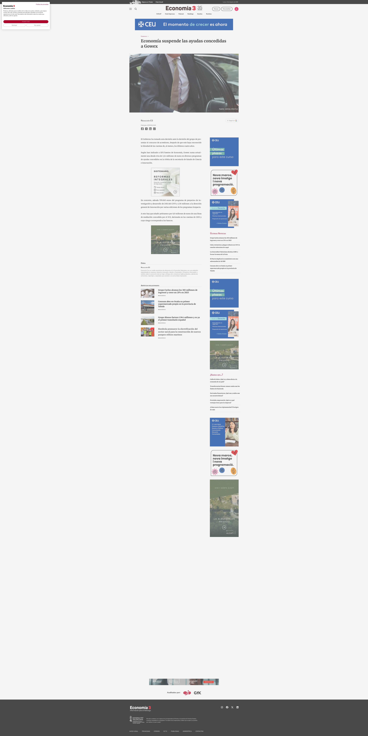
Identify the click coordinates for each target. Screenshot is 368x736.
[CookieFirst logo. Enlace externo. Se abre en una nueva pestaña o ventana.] (9, 6)
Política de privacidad (42, 4)
